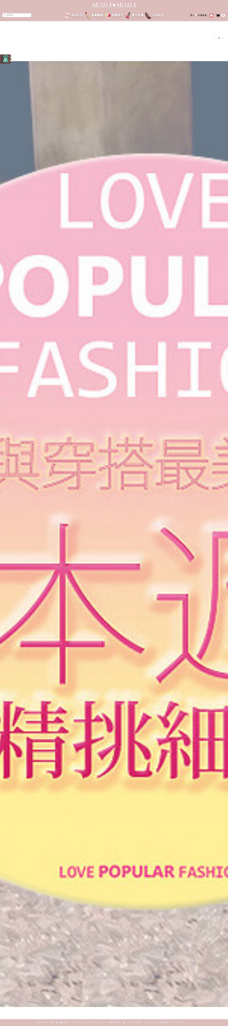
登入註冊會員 (198, 15)
